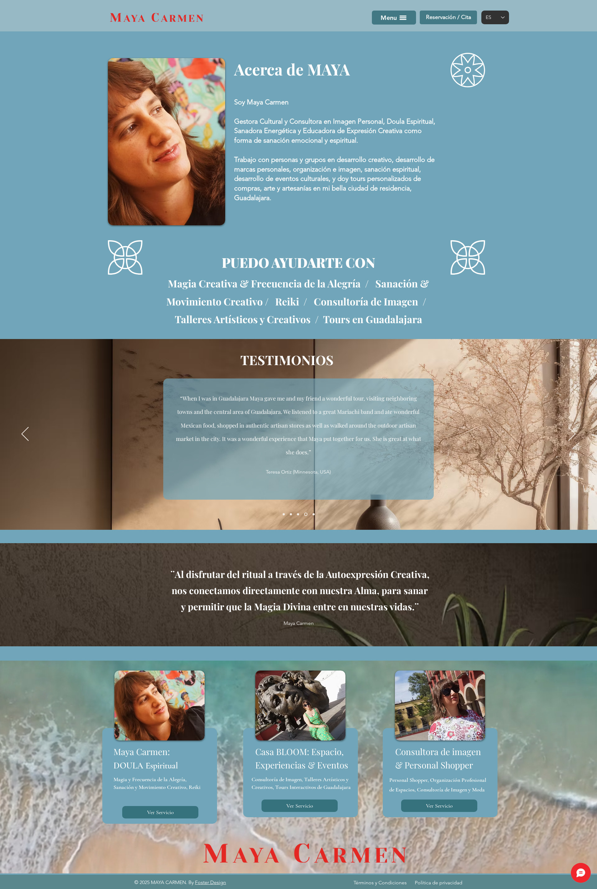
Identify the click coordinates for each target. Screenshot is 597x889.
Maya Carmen (299, 623)
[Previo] (25, 434)
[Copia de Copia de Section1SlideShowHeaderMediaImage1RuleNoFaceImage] (313, 514)
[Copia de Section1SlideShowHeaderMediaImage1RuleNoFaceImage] (291, 514)
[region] (158, 747)
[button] (448, 17)
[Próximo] (572, 434)
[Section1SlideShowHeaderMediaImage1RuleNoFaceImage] (284, 514)
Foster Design (210, 882)
